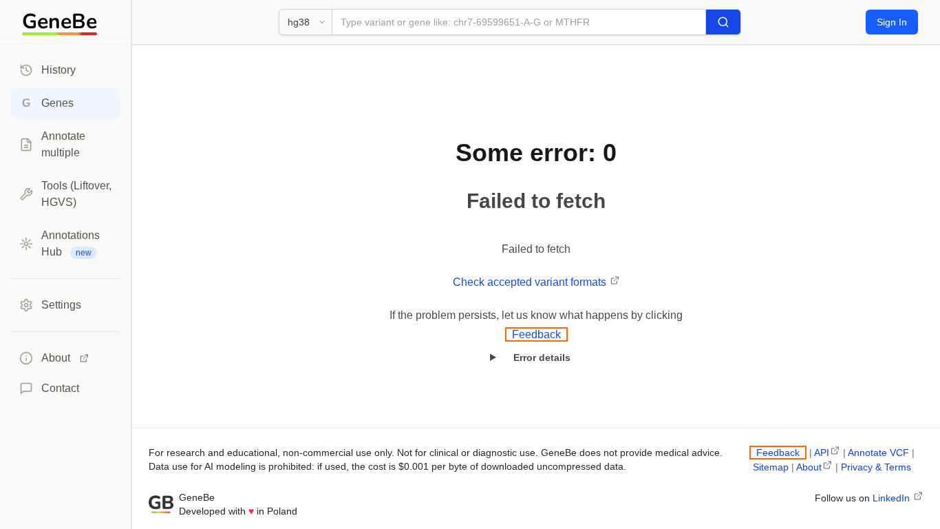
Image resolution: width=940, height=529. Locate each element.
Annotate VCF (878, 452)
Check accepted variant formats (531, 282)
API (821, 452)
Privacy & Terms (876, 467)
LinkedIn (892, 498)
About (809, 467)
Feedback (536, 334)
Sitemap (771, 467)
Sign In (892, 22)
